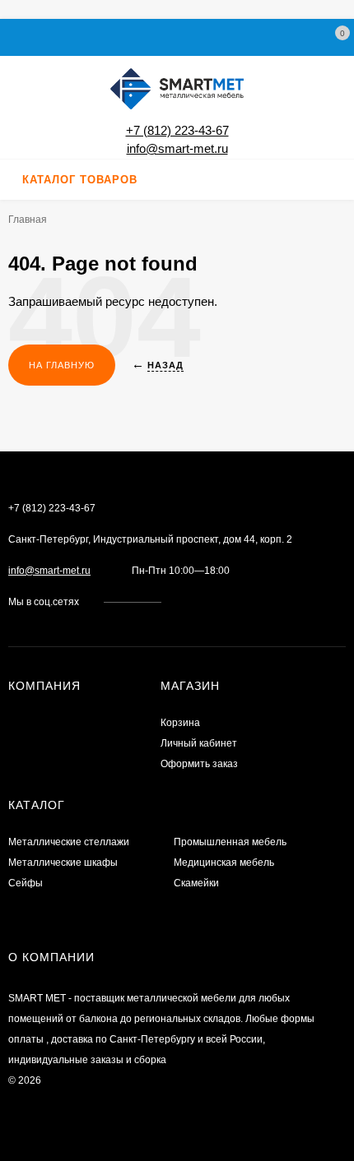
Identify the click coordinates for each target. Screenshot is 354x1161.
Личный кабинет (199, 743)
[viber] (232, 602)
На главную (62, 365)
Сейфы (25, 883)
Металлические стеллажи (68, 842)
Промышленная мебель (230, 842)
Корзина (180, 723)
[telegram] (217, 602)
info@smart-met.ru (177, 148)
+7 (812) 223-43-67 (177, 130)
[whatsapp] (201, 602)
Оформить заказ (199, 764)
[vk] (185, 602)
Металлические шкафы (63, 862)
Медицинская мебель (224, 862)
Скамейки (196, 883)
